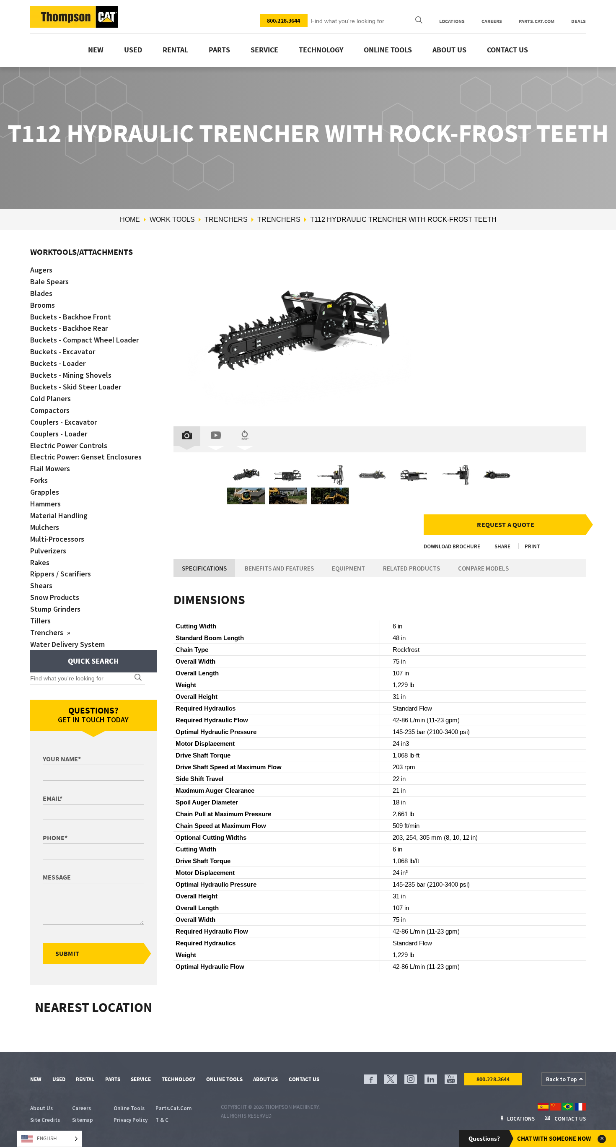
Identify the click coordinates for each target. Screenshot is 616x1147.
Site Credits (45, 1120)
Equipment (348, 568)
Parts (219, 49)
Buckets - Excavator (62, 351)
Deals (578, 21)
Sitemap (82, 1120)
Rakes (39, 562)
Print (532, 546)
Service (264, 49)
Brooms (42, 305)
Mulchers (44, 527)
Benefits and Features (279, 568)
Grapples (44, 492)
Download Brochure (452, 546)
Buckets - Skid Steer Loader (75, 387)
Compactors (50, 410)
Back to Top (561, 1079)
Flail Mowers (50, 468)
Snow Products (54, 597)
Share (502, 546)
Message (57, 877)
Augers (41, 270)
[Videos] (215, 436)
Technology (321, 49)
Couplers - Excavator (63, 422)
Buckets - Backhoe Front (70, 317)
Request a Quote (505, 524)
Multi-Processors (57, 539)
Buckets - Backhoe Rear (69, 328)
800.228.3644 (283, 20)
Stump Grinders (55, 609)
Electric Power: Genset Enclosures (86, 457)
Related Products (411, 568)
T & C (161, 1120)
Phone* (55, 837)
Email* (52, 798)
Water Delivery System (67, 644)
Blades (41, 293)
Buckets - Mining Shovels (70, 375)
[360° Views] (244, 436)
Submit (67, 953)
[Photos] (186, 436)
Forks (39, 480)
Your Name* (62, 759)
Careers (491, 21)
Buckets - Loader (57, 363)
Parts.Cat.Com (536, 21)
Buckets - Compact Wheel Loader (84, 340)
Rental (175, 49)
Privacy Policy (131, 1120)
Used (133, 49)
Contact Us (507, 49)
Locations (452, 21)
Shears (41, 585)
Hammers (45, 504)
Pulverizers (48, 550)
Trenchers (226, 219)
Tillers (40, 620)
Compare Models (483, 568)
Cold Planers (50, 398)
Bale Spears (49, 281)
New (96, 49)
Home (130, 219)
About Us (449, 49)
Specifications (204, 568)
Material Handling (59, 515)
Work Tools (172, 219)
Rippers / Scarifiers (60, 574)
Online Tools (388, 49)
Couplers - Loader (58, 434)
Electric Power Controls (68, 445)
